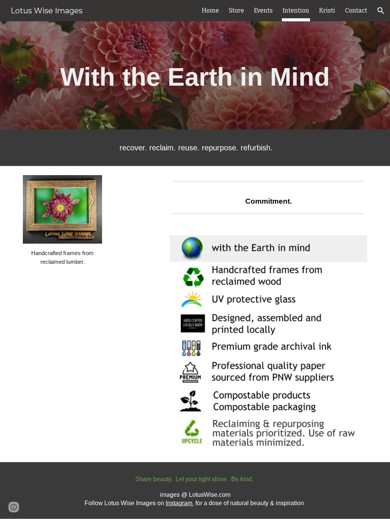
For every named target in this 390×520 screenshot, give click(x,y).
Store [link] (236, 10)
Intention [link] (296, 10)
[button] (381, 11)
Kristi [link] (327, 10)
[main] (195, 75)
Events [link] (263, 10)
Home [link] (210, 10)
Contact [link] (356, 10)
